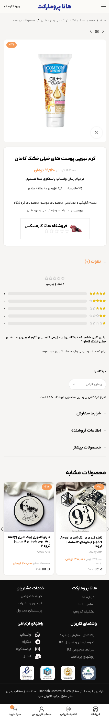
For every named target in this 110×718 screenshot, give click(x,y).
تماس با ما (86, 604)
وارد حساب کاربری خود (63, 351)
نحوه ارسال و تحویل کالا (76, 642)
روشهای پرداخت (82, 656)
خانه (103, 20)
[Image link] (88, 673)
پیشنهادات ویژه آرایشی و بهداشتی (49, 210)
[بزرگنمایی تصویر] (96, 132)
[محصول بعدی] (91, 31)
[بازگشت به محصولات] (97, 31)
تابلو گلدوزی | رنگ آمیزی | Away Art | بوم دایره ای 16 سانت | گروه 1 (81, 542)
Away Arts (95, 552)
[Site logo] (55, 6)
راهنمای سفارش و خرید (76, 635)
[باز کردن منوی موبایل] (103, 6)
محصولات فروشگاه (82, 20)
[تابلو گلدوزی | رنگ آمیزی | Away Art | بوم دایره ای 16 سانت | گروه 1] (81, 507)
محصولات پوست (24, 20)
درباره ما (88, 597)
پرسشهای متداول (29, 610)
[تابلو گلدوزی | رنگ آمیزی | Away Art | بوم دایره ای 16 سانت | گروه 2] (29, 507)
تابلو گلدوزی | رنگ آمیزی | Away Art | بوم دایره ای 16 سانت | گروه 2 (29, 541)
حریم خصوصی (31, 596)
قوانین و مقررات (30, 603)
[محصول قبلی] (103, 31)
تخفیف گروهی (83, 611)
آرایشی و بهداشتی (52, 20)
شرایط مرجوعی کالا (80, 649)
